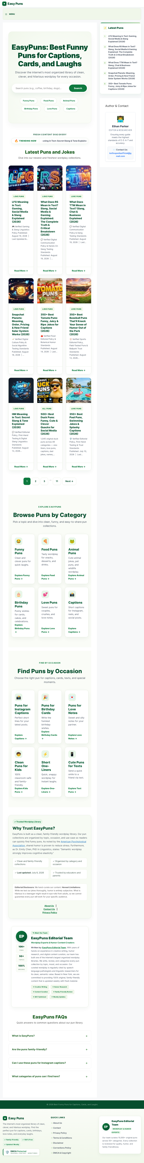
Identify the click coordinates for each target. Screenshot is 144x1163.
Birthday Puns (31, 108)
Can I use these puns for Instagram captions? (39, 1062)
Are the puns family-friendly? (29, 1049)
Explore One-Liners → (48, 790)
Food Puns (49, 100)
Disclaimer (58, 1143)
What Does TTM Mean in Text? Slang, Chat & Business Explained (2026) (122, 65)
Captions (70, 108)
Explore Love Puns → (48, 630)
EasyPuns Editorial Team (54, 947)
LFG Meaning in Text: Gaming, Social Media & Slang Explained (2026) (122, 39)
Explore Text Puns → (74, 790)
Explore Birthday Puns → (22, 628)
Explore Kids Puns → (21, 790)
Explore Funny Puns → (22, 577)
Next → (69, 481)
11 (57, 481)
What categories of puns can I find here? (36, 1076)
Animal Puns (69, 100)
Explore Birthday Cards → (49, 735)
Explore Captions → (74, 630)
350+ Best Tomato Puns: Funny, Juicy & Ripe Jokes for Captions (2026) (122, 86)
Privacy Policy (49, 912)
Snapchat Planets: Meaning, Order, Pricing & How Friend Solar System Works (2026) (121, 76)
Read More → (21, 270)
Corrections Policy (62, 1148)
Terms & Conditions (62, 1138)
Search (78, 88)
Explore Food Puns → (48, 577)
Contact (57, 1128)
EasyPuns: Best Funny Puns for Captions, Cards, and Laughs (12, 4)
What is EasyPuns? (23, 1035)
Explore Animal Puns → (76, 577)
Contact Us (49, 909)
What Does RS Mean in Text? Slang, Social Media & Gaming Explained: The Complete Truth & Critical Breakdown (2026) (122, 52)
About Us (49, 905)
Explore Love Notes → (75, 737)
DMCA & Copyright (62, 1153)
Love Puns (52, 108)
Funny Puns (28, 100)
